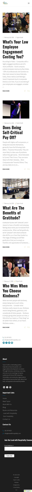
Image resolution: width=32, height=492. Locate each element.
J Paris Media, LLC (16, 489)
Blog (4, 407)
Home (5, 398)
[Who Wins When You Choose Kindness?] (16, 267)
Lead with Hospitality (10, 413)
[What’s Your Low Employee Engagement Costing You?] (16, 23)
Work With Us (7, 404)
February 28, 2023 (9, 37)
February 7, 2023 (8, 281)
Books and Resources (10, 410)
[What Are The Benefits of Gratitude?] (16, 189)
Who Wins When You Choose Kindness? (15, 291)
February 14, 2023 (9, 203)
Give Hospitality (8, 416)
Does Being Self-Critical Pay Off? (13, 132)
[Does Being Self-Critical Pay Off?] (16, 109)
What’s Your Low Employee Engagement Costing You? (15, 49)
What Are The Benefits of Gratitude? (13, 213)
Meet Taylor (6, 401)
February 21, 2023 (9, 123)
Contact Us (6, 419)
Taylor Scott (19, 37)
